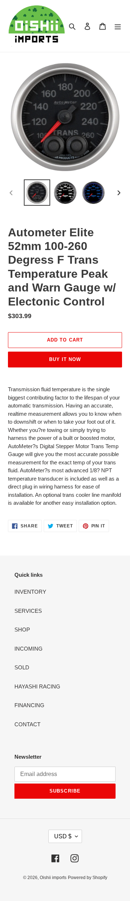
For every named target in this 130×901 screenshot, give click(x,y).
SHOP (22, 629)
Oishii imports (53, 877)
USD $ (63, 836)
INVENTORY (30, 592)
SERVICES (28, 611)
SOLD (21, 667)
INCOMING (28, 649)
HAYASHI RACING (37, 686)
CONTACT (27, 724)
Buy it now (65, 359)
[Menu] (117, 26)
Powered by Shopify (87, 877)
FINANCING (29, 705)
